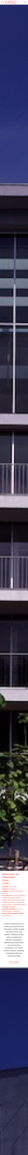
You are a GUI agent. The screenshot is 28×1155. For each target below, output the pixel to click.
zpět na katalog (14, 962)
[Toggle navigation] (25, 2)
